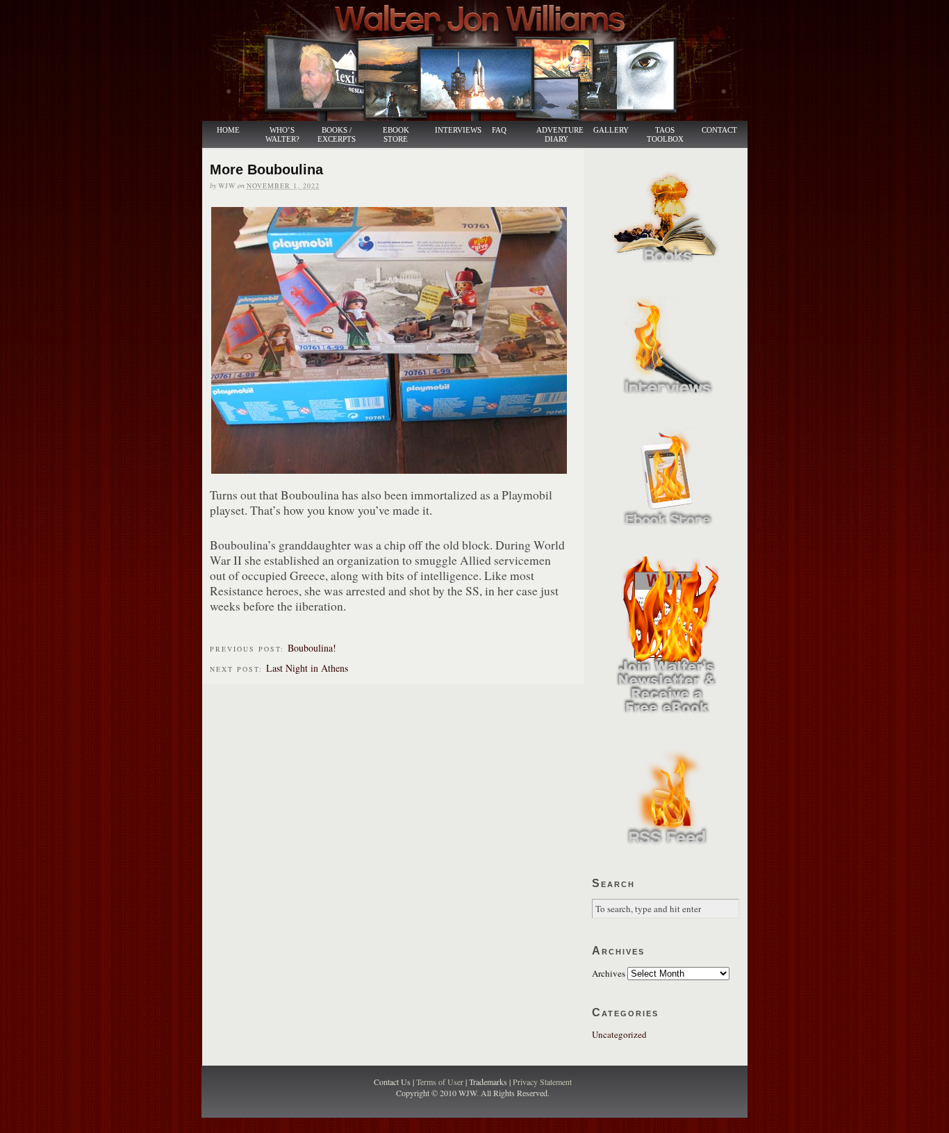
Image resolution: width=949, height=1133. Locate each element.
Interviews (451, 130)
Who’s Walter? (282, 134)
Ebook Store (396, 134)
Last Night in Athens (307, 668)
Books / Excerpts (336, 134)
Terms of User (440, 1081)
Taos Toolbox (665, 134)
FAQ (499, 130)
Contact (719, 130)
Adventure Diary (559, 134)
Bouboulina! (312, 647)
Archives (608, 973)
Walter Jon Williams (483, 60)
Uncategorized (619, 1034)
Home (228, 130)
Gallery (611, 130)
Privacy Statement (542, 1081)
